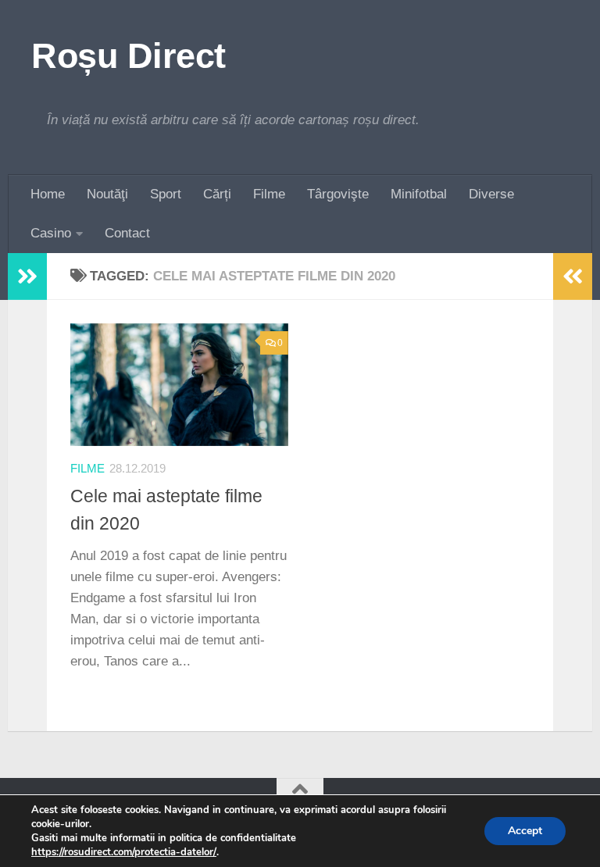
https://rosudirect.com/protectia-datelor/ (123, 852)
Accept (525, 830)
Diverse (491, 194)
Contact (127, 233)
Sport (165, 194)
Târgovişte (338, 194)
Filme (269, 194)
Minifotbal (419, 194)
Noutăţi (107, 194)
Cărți (217, 194)
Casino (50, 233)
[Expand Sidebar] (27, 276)
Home (47, 194)
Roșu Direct (128, 56)
